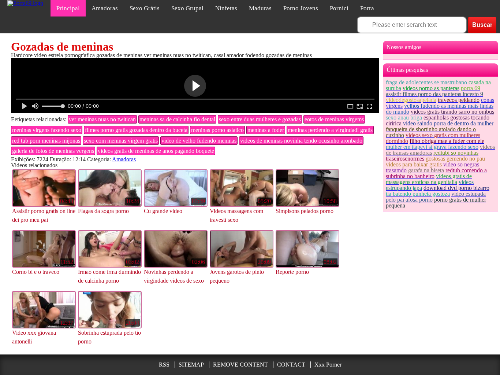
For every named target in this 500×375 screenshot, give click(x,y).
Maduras (260, 8)
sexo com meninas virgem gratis (121, 140)
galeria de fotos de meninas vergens (53, 151)
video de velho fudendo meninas (198, 140)
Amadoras (105, 8)
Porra (367, 8)
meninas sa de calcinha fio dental (177, 119)
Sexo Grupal (187, 8)
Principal (68, 8)
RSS (164, 364)
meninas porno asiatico (217, 130)
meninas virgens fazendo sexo (46, 130)
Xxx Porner (328, 364)
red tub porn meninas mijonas (46, 140)
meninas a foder (265, 130)
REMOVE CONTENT (240, 364)
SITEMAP (191, 364)
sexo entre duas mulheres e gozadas (260, 119)
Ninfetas (226, 8)
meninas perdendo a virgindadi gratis (330, 130)
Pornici (339, 8)
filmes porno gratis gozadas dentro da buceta (136, 130)
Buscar (482, 25)
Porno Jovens (300, 8)
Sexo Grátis (145, 8)
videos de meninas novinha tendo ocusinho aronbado (301, 140)
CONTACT (291, 364)
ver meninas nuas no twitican (102, 119)
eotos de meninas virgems (334, 119)
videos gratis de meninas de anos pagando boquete (156, 151)
